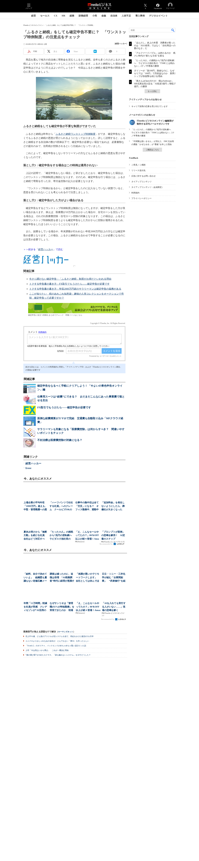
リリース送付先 (138, 170)
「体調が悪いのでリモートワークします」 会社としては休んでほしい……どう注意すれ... (87, 578)
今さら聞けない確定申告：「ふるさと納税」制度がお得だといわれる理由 (70, 279)
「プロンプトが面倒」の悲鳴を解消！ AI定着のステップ (113, 535)
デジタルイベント (158, 15)
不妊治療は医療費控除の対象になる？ (59, 440)
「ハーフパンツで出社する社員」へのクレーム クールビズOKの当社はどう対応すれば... (61, 506)
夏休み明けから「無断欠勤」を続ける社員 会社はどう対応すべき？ (35, 536)
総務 (72, 15)
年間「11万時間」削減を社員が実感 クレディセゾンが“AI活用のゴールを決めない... (35, 607)
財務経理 (83, 15)
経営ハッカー (45, 249)
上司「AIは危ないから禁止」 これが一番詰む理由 (47, 650)
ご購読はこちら (152, 150)
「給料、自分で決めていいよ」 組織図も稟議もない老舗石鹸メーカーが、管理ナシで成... (35, 578)
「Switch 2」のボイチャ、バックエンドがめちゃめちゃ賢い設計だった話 (55, 646)
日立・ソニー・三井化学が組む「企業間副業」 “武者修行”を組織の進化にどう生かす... (113, 578)
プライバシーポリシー (141, 198)
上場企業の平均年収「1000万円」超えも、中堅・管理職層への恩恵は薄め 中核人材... (35, 506)
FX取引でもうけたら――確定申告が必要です (64, 407)
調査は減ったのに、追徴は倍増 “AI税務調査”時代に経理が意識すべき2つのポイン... (62, 578)
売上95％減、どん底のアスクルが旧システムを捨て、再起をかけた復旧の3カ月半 (59, 636)
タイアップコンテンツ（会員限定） (147, 187)
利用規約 (135, 193)
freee (28, 468)
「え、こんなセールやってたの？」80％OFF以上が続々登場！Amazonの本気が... (87, 536)
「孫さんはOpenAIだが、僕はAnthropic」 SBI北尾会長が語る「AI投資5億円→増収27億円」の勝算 (155, 84)
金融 (103, 15)
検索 (173, 30)
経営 (33, 15)
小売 (94, 15)
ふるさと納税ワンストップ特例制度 (75, 134)
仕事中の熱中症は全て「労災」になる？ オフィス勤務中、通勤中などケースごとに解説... (87, 506)
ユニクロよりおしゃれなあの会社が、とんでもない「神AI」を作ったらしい (57, 641)
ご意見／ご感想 (138, 165)
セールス (45, 15)
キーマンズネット (65, 632)
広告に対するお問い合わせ (143, 176)
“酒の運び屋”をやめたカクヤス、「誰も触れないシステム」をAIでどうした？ (58, 655)
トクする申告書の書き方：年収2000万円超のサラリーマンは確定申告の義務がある (75, 288)
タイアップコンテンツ (141, 181)
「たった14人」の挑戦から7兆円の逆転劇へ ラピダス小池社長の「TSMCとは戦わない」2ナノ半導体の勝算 (154, 63)
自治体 (113, 15)
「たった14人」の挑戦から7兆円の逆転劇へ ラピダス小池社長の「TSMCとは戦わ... (62, 536)
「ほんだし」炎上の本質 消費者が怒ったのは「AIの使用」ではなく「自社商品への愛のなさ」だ (155, 45)
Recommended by (106, 544)
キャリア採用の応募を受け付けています (149, 106)
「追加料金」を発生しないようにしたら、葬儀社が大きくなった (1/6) (113, 506)
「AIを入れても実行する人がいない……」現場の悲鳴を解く (114, 606)
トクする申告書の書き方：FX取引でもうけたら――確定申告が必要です (69, 284)
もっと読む (152, 91)
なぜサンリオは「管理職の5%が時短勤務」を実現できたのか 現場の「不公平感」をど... (62, 607)
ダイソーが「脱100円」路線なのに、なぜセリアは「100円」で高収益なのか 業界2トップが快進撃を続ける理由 (154, 73)
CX (55, 15)
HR (63, 15)
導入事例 (140, 15)
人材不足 (126, 15)
